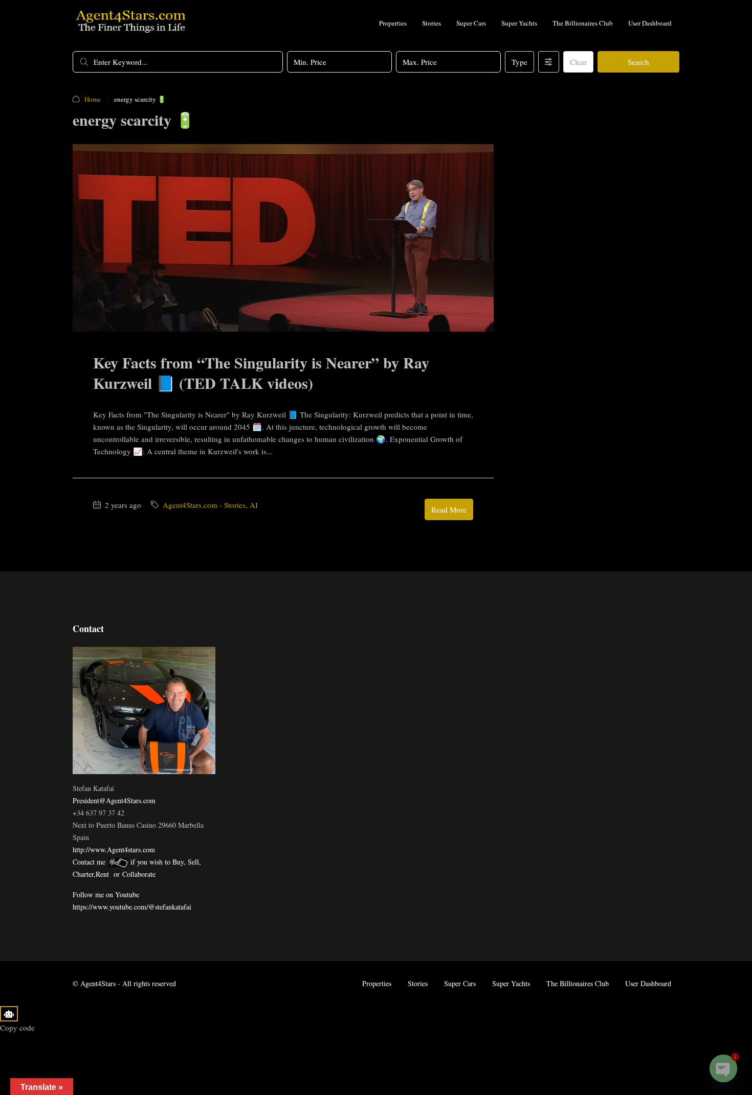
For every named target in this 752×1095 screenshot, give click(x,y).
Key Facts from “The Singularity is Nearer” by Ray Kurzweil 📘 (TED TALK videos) (261, 372)
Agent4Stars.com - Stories (204, 505)
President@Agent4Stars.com (114, 800)
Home (92, 99)
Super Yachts (519, 23)
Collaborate (139, 874)
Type (519, 62)
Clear (578, 62)
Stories (431, 23)
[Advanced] (548, 62)
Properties (393, 23)
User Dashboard (650, 23)
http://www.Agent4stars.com (114, 849)
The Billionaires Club (582, 23)
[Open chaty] (723, 1068)
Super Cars (471, 23)
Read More (449, 509)
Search (638, 62)
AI (254, 505)
